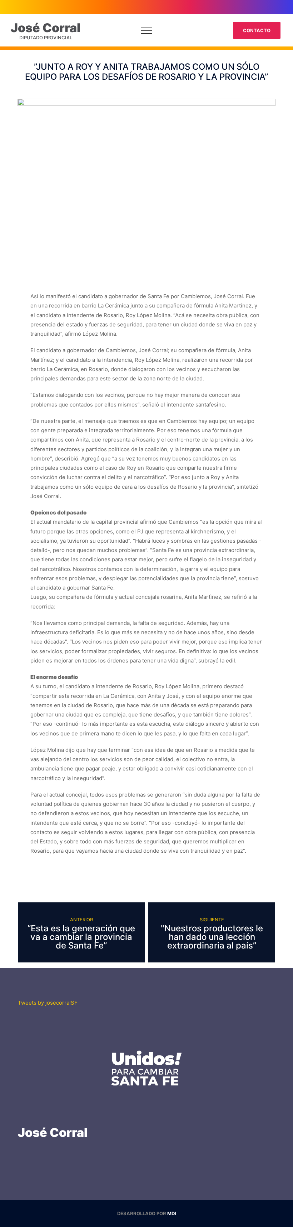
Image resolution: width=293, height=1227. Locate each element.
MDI (171, 1213)
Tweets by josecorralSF (48, 1002)
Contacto (256, 30)
